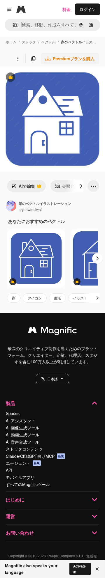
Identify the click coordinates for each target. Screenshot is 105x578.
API (9, 470)
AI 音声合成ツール (22, 442)
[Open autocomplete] (13, 25)
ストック (29, 41)
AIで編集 (23, 187)
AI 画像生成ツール (22, 427)
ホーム (11, 41)
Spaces (13, 413)
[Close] (97, 568)
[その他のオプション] (18, 58)
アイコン (35, 297)
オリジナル (40, 78)
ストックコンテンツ (24, 449)
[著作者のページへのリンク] (11, 206)
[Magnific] (52, 331)
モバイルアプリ (20, 477)
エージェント (23, 463)
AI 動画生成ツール (22, 434)
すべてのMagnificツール (28, 484)
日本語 (52, 378)
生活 (57, 297)
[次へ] (81, 186)
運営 (10, 516)
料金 (66, 9)
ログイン (87, 9)
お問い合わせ (20, 532)
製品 (10, 403)
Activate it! (79, 568)
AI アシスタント (20, 420)
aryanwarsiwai (30, 209)
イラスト (80, 297)
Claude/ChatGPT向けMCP (35, 456)
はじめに (15, 499)
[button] (52, 378)
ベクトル (48, 41)
